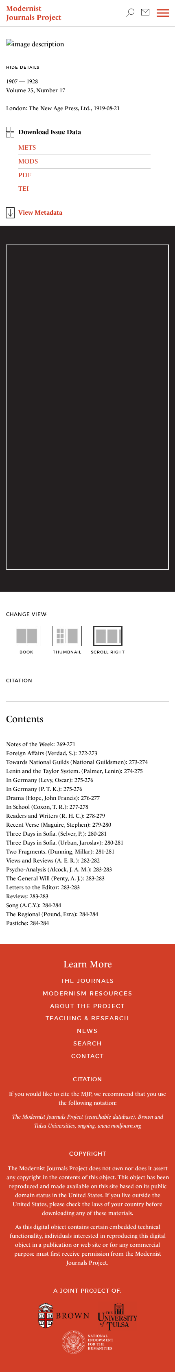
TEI (23, 188)
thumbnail (67, 652)
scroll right (108, 652)
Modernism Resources (88, 993)
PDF (24, 175)
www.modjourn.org (119, 1125)
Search (87, 1043)
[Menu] (163, 13)
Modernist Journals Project (33, 13)
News (87, 1030)
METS (27, 147)
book (26, 652)
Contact (87, 1056)
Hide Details (22, 67)
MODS (28, 161)
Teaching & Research (87, 1018)
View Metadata (40, 212)
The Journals (87, 980)
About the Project (87, 1006)
